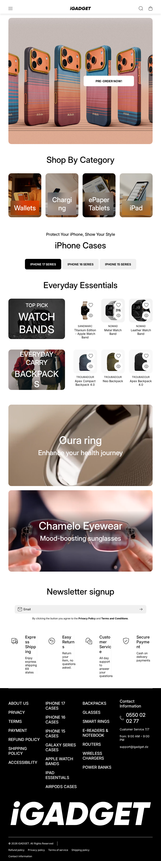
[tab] (80, 264)
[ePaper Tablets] (99, 195)
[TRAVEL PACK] (141, 361)
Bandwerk (85, 326)
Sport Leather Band (140, 331)
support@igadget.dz (134, 746)
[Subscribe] (141, 609)
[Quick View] (91, 315)
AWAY (112, 377)
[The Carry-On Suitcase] (113, 361)
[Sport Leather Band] (141, 310)
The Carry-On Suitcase (113, 382)
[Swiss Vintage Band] (113, 310)
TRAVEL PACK (141, 381)
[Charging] (61, 195)
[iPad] (136, 195)
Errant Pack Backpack (85, 385)
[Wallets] (24, 195)
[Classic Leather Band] (85, 310)
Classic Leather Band (85, 331)
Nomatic (141, 377)
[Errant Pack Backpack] (85, 361)
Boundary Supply (85, 378)
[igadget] (80, 8)
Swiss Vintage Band (113, 331)
